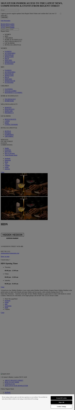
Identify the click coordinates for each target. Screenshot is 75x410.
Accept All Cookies (61, 398)
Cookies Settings (61, 406)
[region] (37, 402)
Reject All (61, 402)
